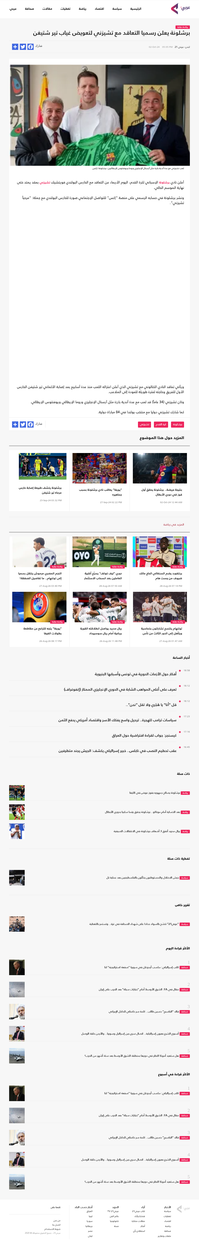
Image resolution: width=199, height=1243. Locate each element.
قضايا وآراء (139, 1216)
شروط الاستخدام (52, 1229)
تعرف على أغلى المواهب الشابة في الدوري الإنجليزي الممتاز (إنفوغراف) (120, 689)
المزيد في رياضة (173, 524)
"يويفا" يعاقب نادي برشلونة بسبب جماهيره (100, 492)
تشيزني (45, 182)
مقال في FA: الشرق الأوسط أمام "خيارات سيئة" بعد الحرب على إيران (139, 989)
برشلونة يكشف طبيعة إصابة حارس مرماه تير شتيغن (40, 490)
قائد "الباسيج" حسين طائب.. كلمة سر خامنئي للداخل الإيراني (144, 1011)
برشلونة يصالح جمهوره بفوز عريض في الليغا (154, 793)
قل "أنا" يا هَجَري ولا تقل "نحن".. (151, 705)
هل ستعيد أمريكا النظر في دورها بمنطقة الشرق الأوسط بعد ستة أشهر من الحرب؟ (132, 1056)
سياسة (117, 8)
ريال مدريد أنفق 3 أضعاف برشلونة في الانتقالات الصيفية (147, 831)
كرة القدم (161, 424)
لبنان (90, 1236)
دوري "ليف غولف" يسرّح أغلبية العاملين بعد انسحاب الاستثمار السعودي (103, 576)
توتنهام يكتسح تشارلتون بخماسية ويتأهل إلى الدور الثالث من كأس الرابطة (161, 631)
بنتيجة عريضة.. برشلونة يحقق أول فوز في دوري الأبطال (161, 492)
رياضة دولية (182, 27)
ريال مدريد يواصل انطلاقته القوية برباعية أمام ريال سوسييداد (101, 631)
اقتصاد (99, 8)
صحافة (29, 8)
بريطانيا (89, 1226)
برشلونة (164, 182)
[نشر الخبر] (15, 47)
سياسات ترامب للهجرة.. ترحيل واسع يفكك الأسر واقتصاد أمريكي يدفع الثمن (117, 720)
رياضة (82, 8)
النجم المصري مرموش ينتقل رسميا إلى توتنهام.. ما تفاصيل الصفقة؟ (40, 576)
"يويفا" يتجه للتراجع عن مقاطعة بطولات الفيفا (43, 631)
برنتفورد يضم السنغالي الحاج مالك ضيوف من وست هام (160, 576)
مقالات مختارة (138, 1221)
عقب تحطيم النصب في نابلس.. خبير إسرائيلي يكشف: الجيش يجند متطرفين (117, 751)
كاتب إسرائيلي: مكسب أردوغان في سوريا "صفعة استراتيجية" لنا (141, 967)
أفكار (143, 1226)
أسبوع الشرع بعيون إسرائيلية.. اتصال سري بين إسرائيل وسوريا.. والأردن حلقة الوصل (130, 1033)
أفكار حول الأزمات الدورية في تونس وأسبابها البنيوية (135, 674)
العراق (90, 1211)
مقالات (47, 8)
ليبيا (91, 1216)
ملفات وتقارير (164, 1236)
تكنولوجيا (114, 1221)
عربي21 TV (113, 1211)
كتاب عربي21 (138, 1211)
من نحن (56, 1220)
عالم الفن (114, 1216)
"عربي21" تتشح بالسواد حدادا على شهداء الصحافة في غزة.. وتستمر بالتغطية (134, 924)
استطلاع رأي (139, 1231)
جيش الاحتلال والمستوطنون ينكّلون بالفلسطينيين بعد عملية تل (142, 877)
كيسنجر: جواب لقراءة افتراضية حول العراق (144, 735)
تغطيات (65, 8)
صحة (116, 1226)
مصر (90, 1231)
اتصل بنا (56, 1225)
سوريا (90, 1221)
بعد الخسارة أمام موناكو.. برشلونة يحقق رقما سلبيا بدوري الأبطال (142, 812)
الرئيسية (135, 8)
